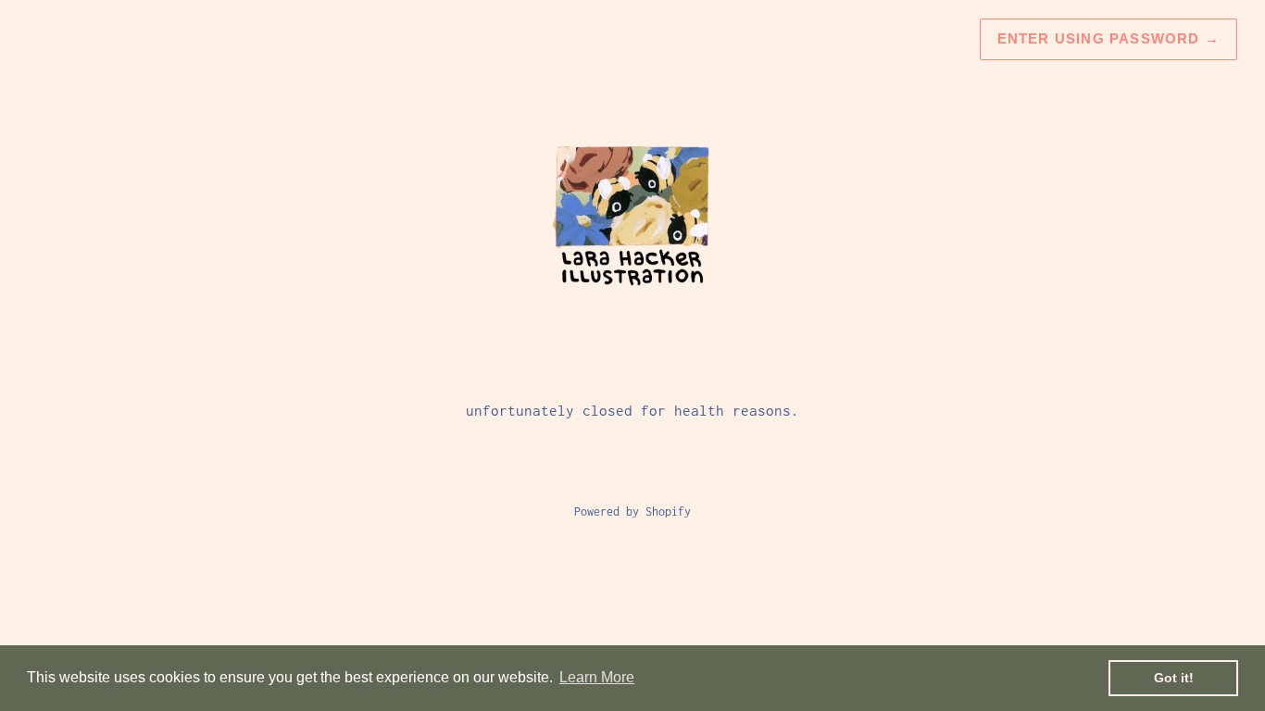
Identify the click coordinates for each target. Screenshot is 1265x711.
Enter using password (1108, 38)
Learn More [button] (596, 677)
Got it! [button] (1174, 677)
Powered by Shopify (632, 511)
